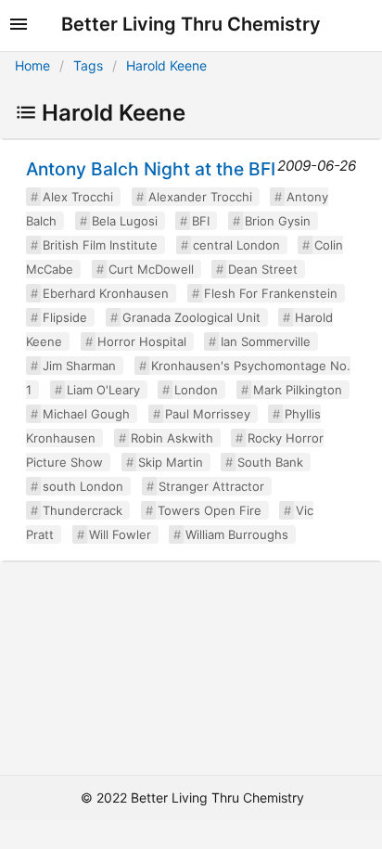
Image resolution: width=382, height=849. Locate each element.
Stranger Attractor (211, 486)
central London (236, 245)
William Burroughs (236, 534)
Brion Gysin (278, 220)
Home (32, 65)
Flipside (65, 317)
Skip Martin (170, 462)
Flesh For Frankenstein (270, 293)
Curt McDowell (151, 269)
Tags (88, 65)
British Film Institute (100, 245)
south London (83, 486)
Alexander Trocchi (200, 196)
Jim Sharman (79, 365)
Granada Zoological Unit (191, 317)
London (196, 389)
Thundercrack (82, 510)
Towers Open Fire (209, 510)
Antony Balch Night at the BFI (150, 169)
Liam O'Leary (103, 389)
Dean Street (263, 269)
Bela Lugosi (125, 220)
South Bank (270, 462)
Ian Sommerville (266, 341)
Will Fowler (120, 534)
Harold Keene (166, 65)
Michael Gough (86, 413)
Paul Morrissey (207, 413)
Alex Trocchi (78, 196)
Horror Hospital (141, 341)
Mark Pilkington (297, 389)
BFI (201, 220)
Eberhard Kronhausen (106, 293)
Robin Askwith (172, 438)
